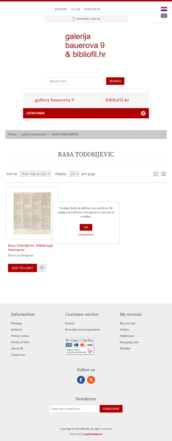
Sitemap (16, 323)
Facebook (81, 380)
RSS (91, 380)
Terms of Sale (20, 342)
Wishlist (125, 348)
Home (12, 134)
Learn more (86, 235)
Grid (155, 174)
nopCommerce (93, 434)
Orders (124, 330)
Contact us (18, 355)
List (163, 174)
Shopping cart (129, 342)
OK (86, 227)
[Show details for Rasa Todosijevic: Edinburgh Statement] (32, 213)
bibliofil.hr (117, 100)
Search (69, 323)
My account (127, 323)
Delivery (16, 330)
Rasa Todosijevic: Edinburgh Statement (30, 247)
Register (61, 9)
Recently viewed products (82, 330)
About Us (17, 348)
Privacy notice (20, 336)
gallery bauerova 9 (54, 100)
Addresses (127, 336)
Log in (75, 9)
